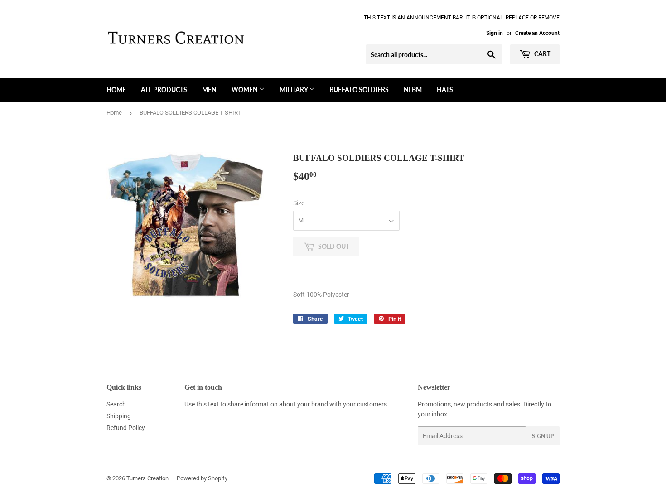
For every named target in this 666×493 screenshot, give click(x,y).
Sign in (494, 33)
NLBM (413, 89)
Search (116, 404)
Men (209, 89)
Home (116, 89)
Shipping (118, 416)
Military (294, 89)
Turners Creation (147, 478)
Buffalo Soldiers (359, 89)
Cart (541, 54)
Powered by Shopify (202, 478)
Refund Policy (125, 427)
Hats (445, 89)
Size (298, 203)
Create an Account (537, 33)
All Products (164, 89)
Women (245, 89)
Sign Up (543, 436)
